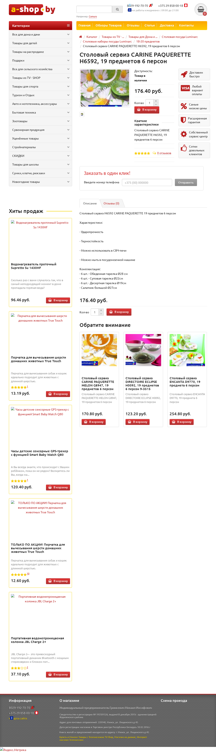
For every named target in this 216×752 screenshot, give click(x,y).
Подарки (18, 60)
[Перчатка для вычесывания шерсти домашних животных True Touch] (40, 318)
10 (28, 573)
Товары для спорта (25, 86)
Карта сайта (19, 718)
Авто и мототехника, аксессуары (34, 103)
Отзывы (133, 25)
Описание (90, 203)
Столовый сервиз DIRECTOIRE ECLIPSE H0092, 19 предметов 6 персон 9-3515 (142, 383)
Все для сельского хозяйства (32, 69)
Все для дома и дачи (26, 34)
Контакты (186, 25)
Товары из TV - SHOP (26, 77)
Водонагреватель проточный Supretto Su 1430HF (33, 266)
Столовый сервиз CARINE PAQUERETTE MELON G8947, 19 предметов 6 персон (98, 383)
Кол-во (139, 103)
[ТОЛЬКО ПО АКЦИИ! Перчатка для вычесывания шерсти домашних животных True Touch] (40, 507)
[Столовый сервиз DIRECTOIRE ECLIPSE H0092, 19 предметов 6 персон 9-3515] (143, 350)
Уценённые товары (25, 138)
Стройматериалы (24, 147)
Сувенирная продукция (28, 129)
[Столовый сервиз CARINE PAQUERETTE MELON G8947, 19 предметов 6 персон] (99, 350)
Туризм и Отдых (23, 95)
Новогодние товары (26, 182)
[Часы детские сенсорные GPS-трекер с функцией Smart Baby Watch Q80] (40, 411)
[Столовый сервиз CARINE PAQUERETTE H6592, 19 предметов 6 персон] (105, 88)
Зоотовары (19, 121)
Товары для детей (24, 43)
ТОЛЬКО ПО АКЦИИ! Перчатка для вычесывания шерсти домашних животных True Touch (38, 548)
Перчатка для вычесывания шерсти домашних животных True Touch (38, 359)
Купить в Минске (68, 737)
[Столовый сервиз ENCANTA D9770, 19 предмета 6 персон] (187, 350)
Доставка (167, 25)
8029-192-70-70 (137, 5)
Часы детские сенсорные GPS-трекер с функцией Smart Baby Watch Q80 (39, 453)
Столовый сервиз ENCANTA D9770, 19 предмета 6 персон (185, 381)
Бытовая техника (24, 112)
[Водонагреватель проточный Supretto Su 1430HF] (40, 224)
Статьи (149, 25)
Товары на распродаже (28, 51)
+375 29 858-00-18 (170, 5)
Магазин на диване (125, 737)
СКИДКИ (18, 156)
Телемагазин (76, 739)
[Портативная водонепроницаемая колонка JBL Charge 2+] (40, 598)
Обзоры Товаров (109, 25)
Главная (84, 25)
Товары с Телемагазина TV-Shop (95, 737)
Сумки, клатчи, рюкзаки (28, 173)
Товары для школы (25, 164)
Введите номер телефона (101, 182)
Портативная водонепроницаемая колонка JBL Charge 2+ (37, 640)
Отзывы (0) (111, 203)
